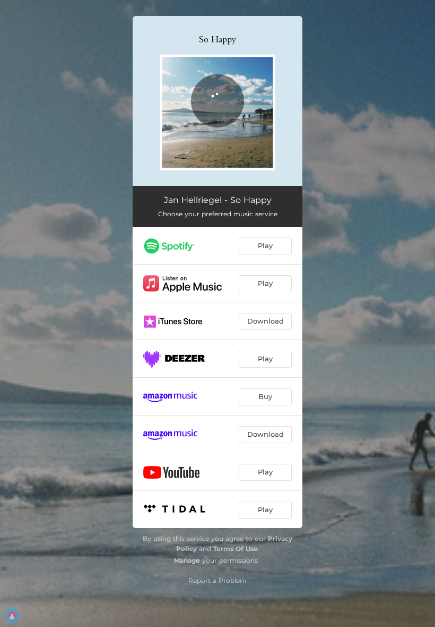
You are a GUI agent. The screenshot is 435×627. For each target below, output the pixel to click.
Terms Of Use (235, 549)
